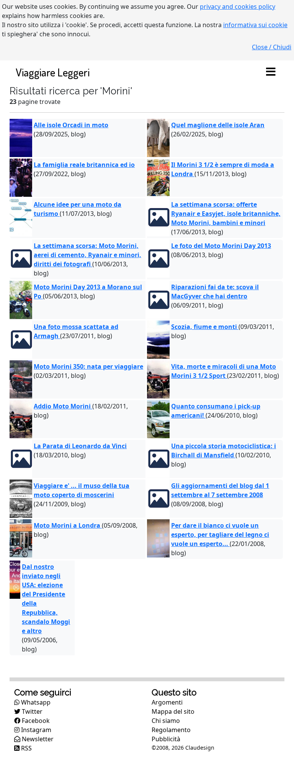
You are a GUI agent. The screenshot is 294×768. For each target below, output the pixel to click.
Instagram (35, 730)
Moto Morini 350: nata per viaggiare (88, 366)
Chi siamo (166, 720)
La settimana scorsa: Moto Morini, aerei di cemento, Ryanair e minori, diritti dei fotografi (87, 254)
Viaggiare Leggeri (53, 72)
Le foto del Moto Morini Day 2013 (221, 245)
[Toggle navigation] (270, 72)
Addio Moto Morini (63, 406)
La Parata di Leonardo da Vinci (80, 446)
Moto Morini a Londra (68, 525)
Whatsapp (35, 702)
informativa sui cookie (255, 25)
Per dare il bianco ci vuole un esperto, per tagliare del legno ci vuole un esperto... (220, 534)
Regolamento (171, 730)
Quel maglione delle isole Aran (218, 125)
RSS (26, 748)
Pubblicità (166, 739)
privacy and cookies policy (237, 6)
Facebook (35, 720)
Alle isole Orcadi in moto (71, 125)
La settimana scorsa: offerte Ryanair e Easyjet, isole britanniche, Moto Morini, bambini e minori (226, 213)
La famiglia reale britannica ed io (84, 164)
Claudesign (199, 747)
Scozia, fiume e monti (204, 326)
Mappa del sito (173, 711)
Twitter (31, 711)
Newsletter (37, 739)
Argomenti (167, 702)
